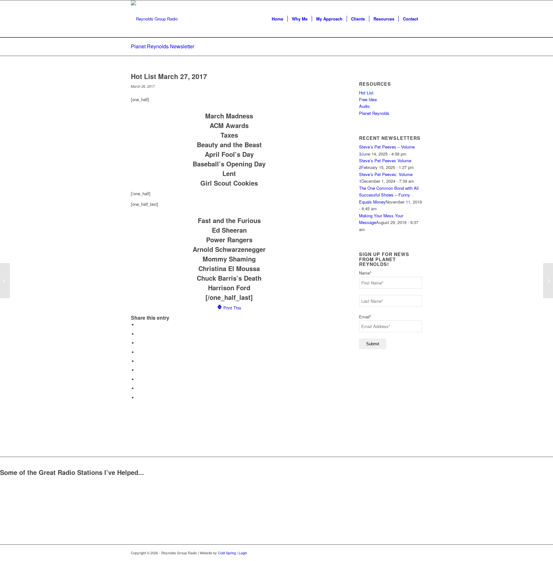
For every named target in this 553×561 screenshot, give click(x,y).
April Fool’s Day (229, 154)
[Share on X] (138, 334)
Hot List (366, 93)
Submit (372, 343)
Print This (231, 308)
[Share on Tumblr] (138, 370)
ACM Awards (229, 125)
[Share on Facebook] (138, 325)
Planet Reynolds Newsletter (162, 46)
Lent (229, 173)
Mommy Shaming (229, 258)
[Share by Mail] (138, 398)
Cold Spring (227, 552)
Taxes (229, 135)
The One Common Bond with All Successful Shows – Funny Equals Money (389, 195)
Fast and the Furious (229, 220)
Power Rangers (229, 239)
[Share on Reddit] (138, 388)
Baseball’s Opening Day (229, 163)
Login (243, 552)
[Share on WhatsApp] (138, 343)
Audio (364, 106)
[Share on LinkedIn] (138, 361)
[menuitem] (277, 18)
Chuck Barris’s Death (229, 278)
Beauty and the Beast (229, 144)
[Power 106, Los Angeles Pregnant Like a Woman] (5, 280)
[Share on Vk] (138, 379)
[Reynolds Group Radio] (154, 18)
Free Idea (368, 99)
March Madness (229, 115)
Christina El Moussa (229, 268)
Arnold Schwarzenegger (229, 249)
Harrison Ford (229, 287)
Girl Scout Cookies (229, 183)
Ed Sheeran (229, 230)
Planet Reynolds (374, 113)
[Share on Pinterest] (138, 352)
